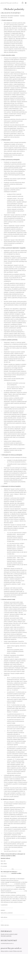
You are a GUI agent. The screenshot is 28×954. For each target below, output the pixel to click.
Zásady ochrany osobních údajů (9, 934)
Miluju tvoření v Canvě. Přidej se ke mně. (11, 951)
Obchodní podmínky (6, 936)
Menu (25, 2)
